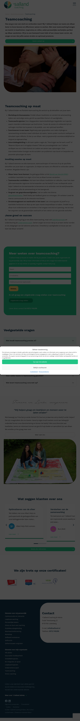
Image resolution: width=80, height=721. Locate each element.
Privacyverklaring (44, 371)
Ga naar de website (40, 362)
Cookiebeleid (34, 371)
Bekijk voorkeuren (40, 367)
